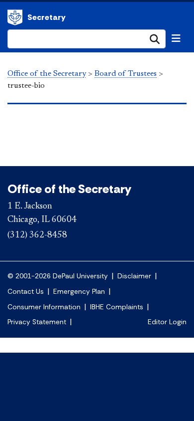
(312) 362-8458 (37, 235)
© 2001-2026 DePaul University (57, 276)
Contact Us (25, 291)
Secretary (46, 17)
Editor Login (167, 322)
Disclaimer (134, 276)
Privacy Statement (36, 322)
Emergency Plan (79, 291)
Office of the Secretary (14, 17)
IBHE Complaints (116, 307)
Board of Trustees (126, 74)
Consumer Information (44, 307)
